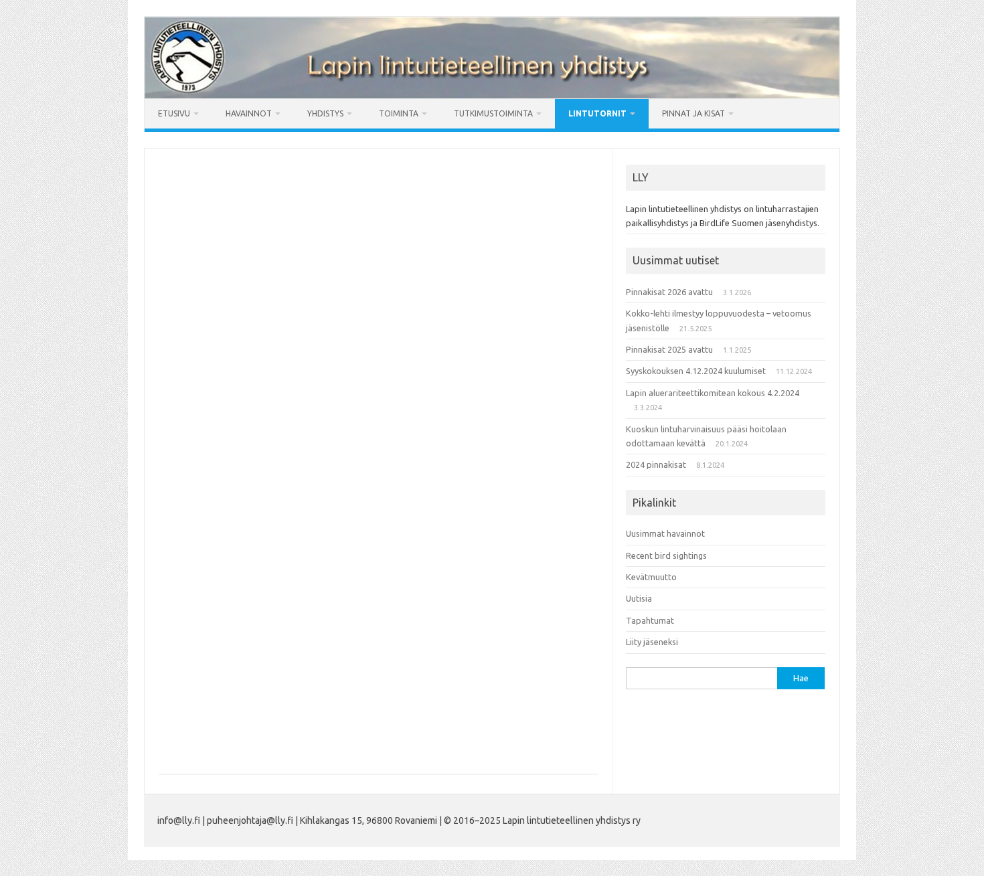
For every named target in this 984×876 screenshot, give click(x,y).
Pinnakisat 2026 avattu (669, 291)
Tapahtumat (650, 620)
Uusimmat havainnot (665, 533)
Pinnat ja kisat (693, 113)
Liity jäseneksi (652, 641)
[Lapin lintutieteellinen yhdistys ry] (492, 95)
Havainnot (249, 113)
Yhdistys (325, 113)
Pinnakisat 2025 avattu (669, 349)
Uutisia (639, 598)
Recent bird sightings (666, 555)
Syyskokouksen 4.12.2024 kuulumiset (696, 370)
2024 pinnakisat (656, 464)
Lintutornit (597, 113)
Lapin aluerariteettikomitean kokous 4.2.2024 (712, 393)
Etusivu (174, 113)
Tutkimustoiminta (493, 113)
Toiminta (398, 113)
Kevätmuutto (651, 577)
